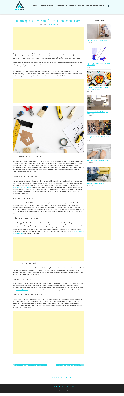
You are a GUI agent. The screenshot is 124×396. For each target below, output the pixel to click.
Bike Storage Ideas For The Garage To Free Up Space (98, 137)
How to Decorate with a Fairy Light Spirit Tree (68, 365)
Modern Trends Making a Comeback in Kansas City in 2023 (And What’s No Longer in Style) (31, 365)
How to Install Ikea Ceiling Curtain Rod (98, 160)
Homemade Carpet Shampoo (95, 183)
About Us (49, 387)
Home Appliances (83, 6)
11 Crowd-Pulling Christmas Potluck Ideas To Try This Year (97, 88)
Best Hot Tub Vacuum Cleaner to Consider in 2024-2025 (99, 64)
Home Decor (72, 6)
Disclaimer (75, 387)
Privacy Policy (66, 387)
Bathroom (50, 6)
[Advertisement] (48, 38)
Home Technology (61, 6)
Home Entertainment (97, 6)
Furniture (43, 6)
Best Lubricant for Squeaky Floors (97, 40)
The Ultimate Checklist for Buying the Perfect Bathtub (97, 112)
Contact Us (57, 387)
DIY (49, 24)
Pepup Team (53, 24)
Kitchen (35, 6)
